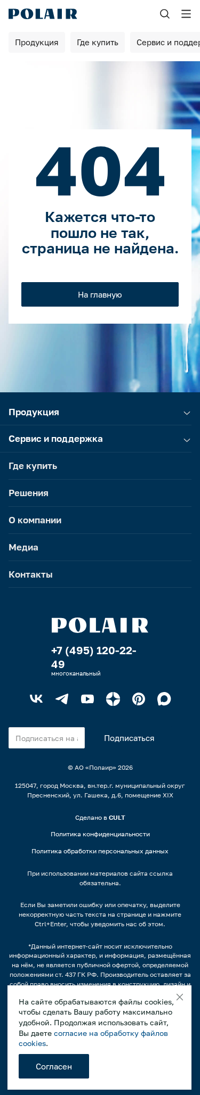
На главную (100, 294)
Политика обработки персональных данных (100, 851)
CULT (117, 817)
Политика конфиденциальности (100, 834)
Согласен (54, 1066)
